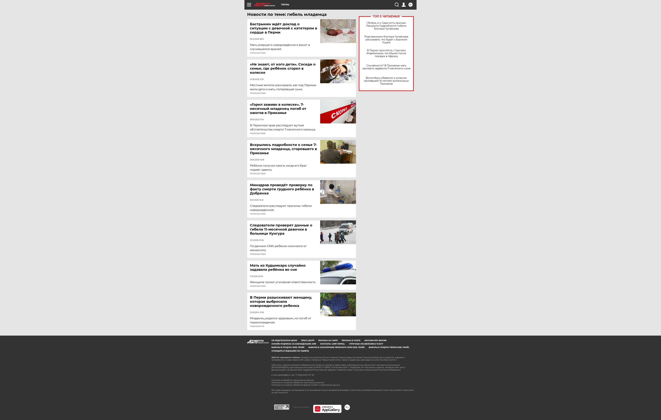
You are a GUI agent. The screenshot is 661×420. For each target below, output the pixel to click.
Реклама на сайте (328, 340)
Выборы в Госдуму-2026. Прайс (288, 347)
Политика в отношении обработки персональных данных (297, 382)
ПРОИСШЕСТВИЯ (258, 53)
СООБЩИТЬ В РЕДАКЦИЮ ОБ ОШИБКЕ (290, 351)
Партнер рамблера (301, 407)
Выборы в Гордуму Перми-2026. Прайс (389, 347)
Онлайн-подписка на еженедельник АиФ (293, 344)
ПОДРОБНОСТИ (257, 326)
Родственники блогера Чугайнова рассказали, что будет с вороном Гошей (386, 39)
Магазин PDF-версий (375, 340)
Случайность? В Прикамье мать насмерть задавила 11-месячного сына (386, 67)
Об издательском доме (284, 340)
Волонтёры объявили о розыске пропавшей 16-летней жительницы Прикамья (386, 81)
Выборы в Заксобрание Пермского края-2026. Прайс (336, 347)
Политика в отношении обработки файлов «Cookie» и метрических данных (305, 385)
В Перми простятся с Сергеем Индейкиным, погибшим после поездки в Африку (386, 53)
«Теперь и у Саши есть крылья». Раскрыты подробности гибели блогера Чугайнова (386, 25)
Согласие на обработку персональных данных (292, 380)
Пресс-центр (307, 340)
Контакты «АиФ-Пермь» (332, 344)
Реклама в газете (351, 340)
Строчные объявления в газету (366, 344)
